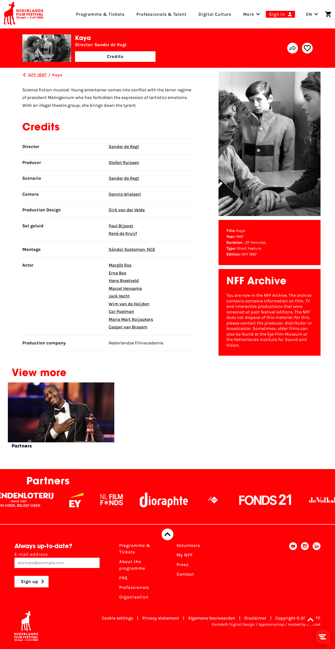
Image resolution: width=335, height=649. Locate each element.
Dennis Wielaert (125, 194)
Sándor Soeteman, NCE (132, 249)
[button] (312, 619)
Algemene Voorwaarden (211, 618)
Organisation (134, 597)
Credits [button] (115, 56)
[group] (61, 417)
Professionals (134, 587)
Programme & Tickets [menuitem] (100, 14)
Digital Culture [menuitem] (215, 14)
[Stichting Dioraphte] (147, 500)
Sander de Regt (124, 146)
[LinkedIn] (317, 572)
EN (309, 14)
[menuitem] (248, 14)
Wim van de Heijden (129, 304)
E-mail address (31, 554)
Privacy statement (160, 618)
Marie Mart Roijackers (131, 319)
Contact (185, 574)
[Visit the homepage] (23, 14)
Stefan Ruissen (124, 162)
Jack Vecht (119, 296)
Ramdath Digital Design (233, 624)
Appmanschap (271, 624)
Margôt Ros (120, 265)
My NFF (185, 555)
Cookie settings (117, 618)
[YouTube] (293, 572)
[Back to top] (167, 534)
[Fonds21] (248, 500)
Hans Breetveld (124, 280)
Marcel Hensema (125, 288)
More (248, 14)
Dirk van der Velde (127, 210)
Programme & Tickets (135, 549)
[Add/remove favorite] (307, 48)
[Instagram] (305, 572)
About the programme (132, 565)
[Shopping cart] (328, 14)
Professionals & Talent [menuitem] (161, 14)
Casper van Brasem (128, 327)
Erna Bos (117, 273)
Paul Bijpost (121, 226)
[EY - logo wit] (59, 500)
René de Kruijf (123, 233)
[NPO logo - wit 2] (196, 500)
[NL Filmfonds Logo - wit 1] (94, 500)
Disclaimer (255, 618)
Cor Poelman (121, 311)
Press (183, 564)
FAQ (123, 578)
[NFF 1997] (24, 75)
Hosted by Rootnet (304, 624)
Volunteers (188, 545)
